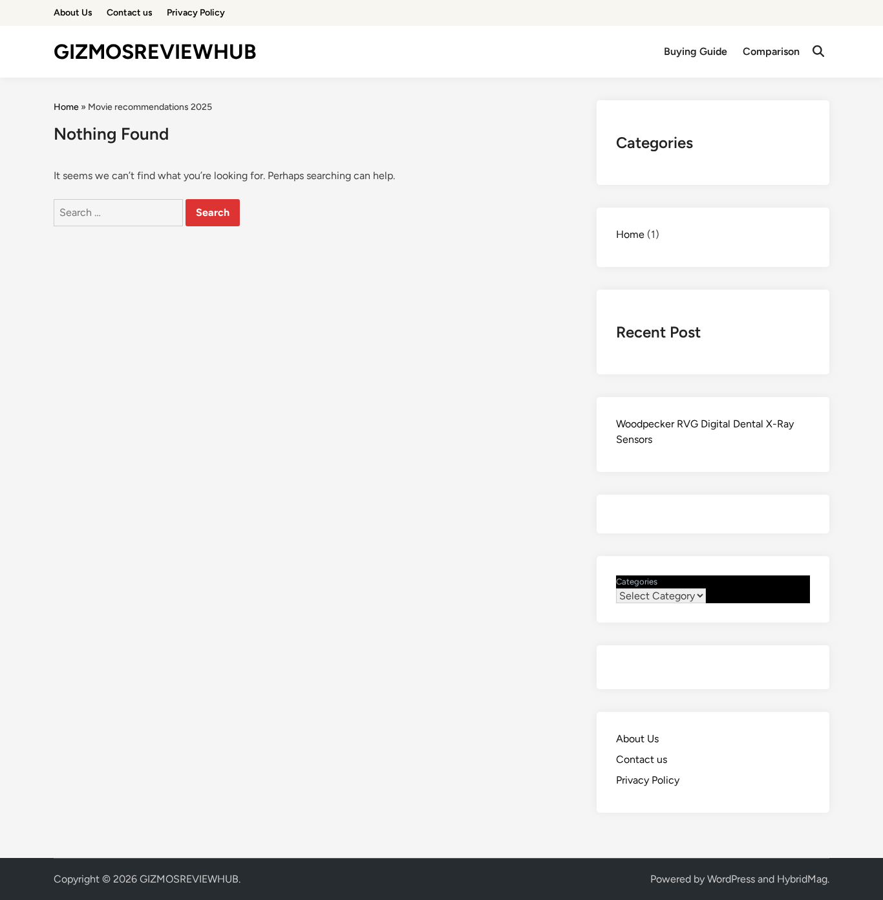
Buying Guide (695, 51)
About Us (73, 12)
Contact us (130, 12)
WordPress (731, 879)
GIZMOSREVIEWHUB (155, 51)
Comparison (771, 51)
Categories (636, 581)
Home (66, 107)
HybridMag (802, 879)
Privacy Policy (196, 12)
